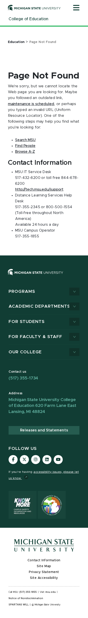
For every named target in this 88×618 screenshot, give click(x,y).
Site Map (44, 566)
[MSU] (35, 276)
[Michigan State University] (34, 7)
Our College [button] (25, 352)
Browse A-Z (25, 151)
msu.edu (50, 592)
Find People (25, 146)
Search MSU (25, 140)
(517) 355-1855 (28, 592)
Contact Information (44, 560)
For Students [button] (27, 322)
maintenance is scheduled (31, 104)
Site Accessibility (44, 578)
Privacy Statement (44, 572)
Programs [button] (22, 291)
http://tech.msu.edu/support (39, 189)
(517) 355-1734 (23, 378)
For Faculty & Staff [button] (35, 337)
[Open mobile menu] (76, 8)
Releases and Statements (44, 430)
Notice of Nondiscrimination (26, 598)
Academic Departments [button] (39, 306)
